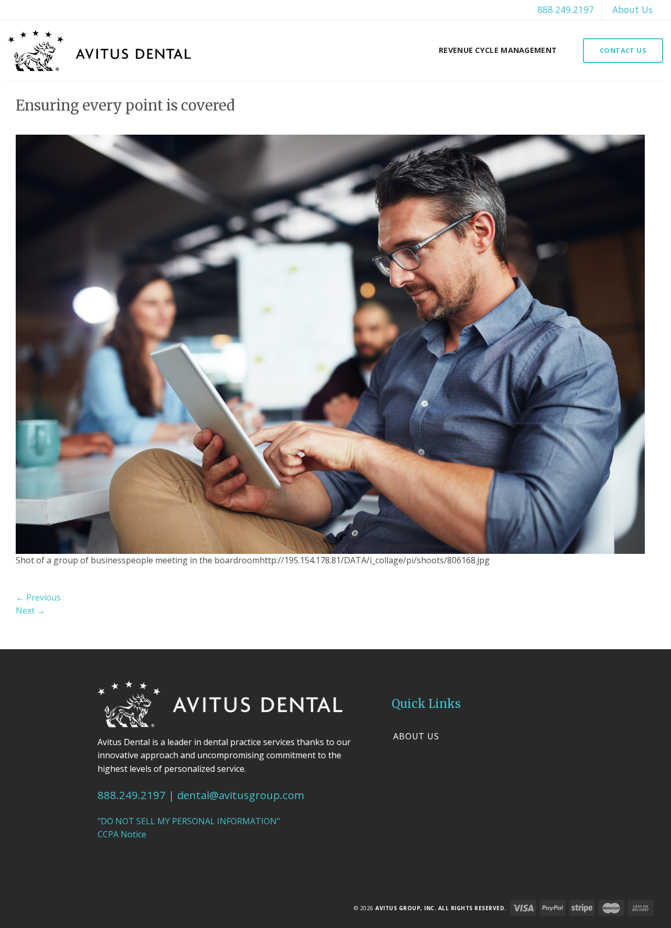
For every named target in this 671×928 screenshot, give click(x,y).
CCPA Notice (122, 834)
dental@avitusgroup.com (240, 795)
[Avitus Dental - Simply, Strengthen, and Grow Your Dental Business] (99, 50)
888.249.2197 (565, 9)
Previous (38, 597)
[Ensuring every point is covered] (330, 343)
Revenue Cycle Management (498, 50)
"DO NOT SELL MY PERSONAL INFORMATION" (189, 821)
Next (30, 610)
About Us (632, 9)
